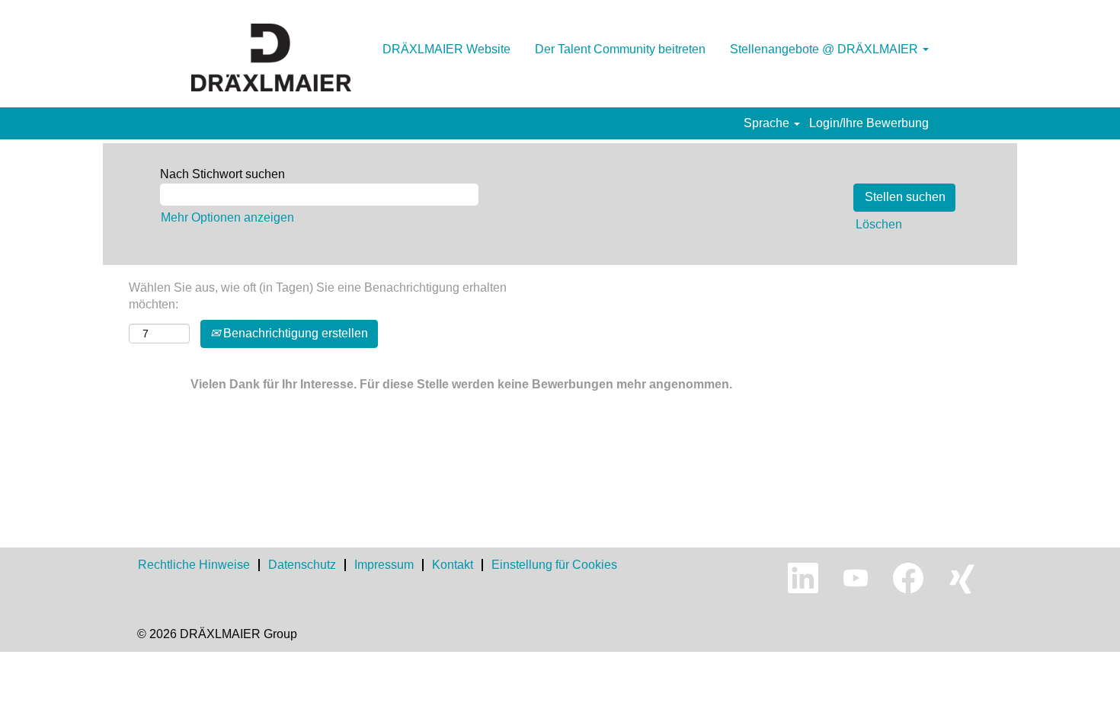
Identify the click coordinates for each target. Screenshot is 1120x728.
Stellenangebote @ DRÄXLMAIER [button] (825, 49)
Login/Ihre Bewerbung (869, 123)
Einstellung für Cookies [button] (554, 564)
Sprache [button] (768, 123)
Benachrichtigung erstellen (294, 333)
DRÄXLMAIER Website (446, 49)
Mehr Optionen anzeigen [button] (227, 217)
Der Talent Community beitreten (620, 49)
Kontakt (452, 564)
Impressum (384, 564)
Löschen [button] (879, 224)
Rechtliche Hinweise (194, 564)
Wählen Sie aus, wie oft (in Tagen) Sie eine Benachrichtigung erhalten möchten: (318, 296)
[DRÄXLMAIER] (271, 57)
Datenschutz (302, 564)
